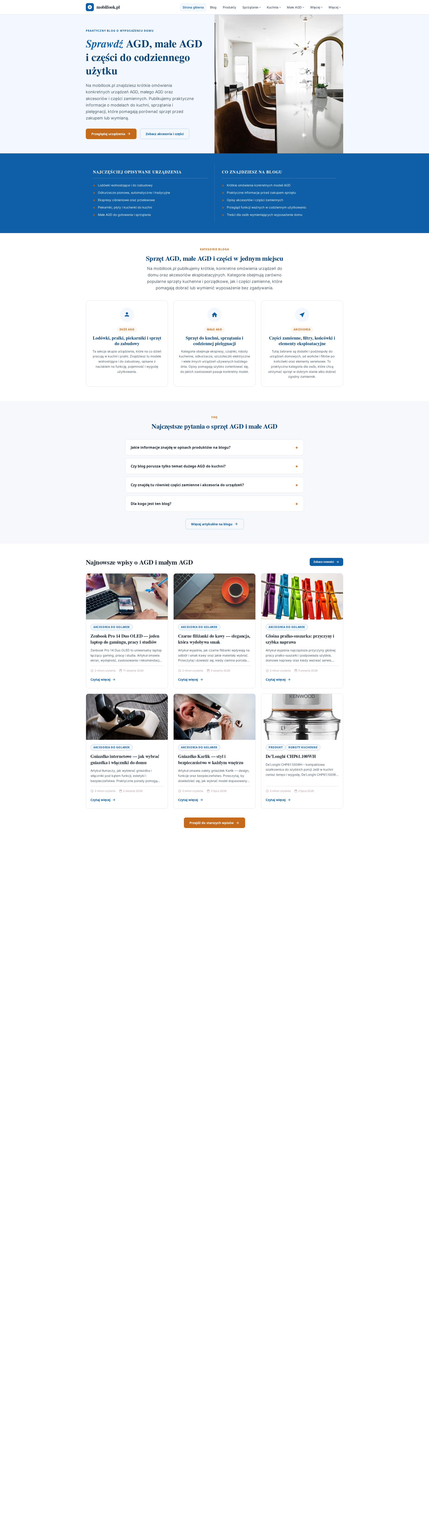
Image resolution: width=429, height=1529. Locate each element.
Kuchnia (272, 7)
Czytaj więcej (100, 679)
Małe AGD (294, 7)
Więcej (315, 7)
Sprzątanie (250, 7)
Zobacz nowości (323, 562)
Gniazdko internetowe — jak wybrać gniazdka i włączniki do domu (124, 759)
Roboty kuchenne (303, 747)
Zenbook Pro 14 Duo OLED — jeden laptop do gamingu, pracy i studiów (124, 639)
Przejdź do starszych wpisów (211, 823)
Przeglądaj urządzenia (108, 134)
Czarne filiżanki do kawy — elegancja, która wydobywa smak (214, 639)
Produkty (229, 7)
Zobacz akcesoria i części (165, 134)
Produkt (276, 747)
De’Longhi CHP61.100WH (291, 756)
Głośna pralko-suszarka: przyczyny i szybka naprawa (300, 639)
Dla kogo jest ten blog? (151, 503)
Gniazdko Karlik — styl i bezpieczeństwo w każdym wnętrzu (210, 759)
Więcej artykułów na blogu (211, 524)
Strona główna (193, 7)
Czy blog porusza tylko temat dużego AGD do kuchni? (178, 466)
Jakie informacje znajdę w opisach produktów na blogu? (181, 447)
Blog (213, 7)
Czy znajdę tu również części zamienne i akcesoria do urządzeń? (187, 484)
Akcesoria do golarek (111, 627)
